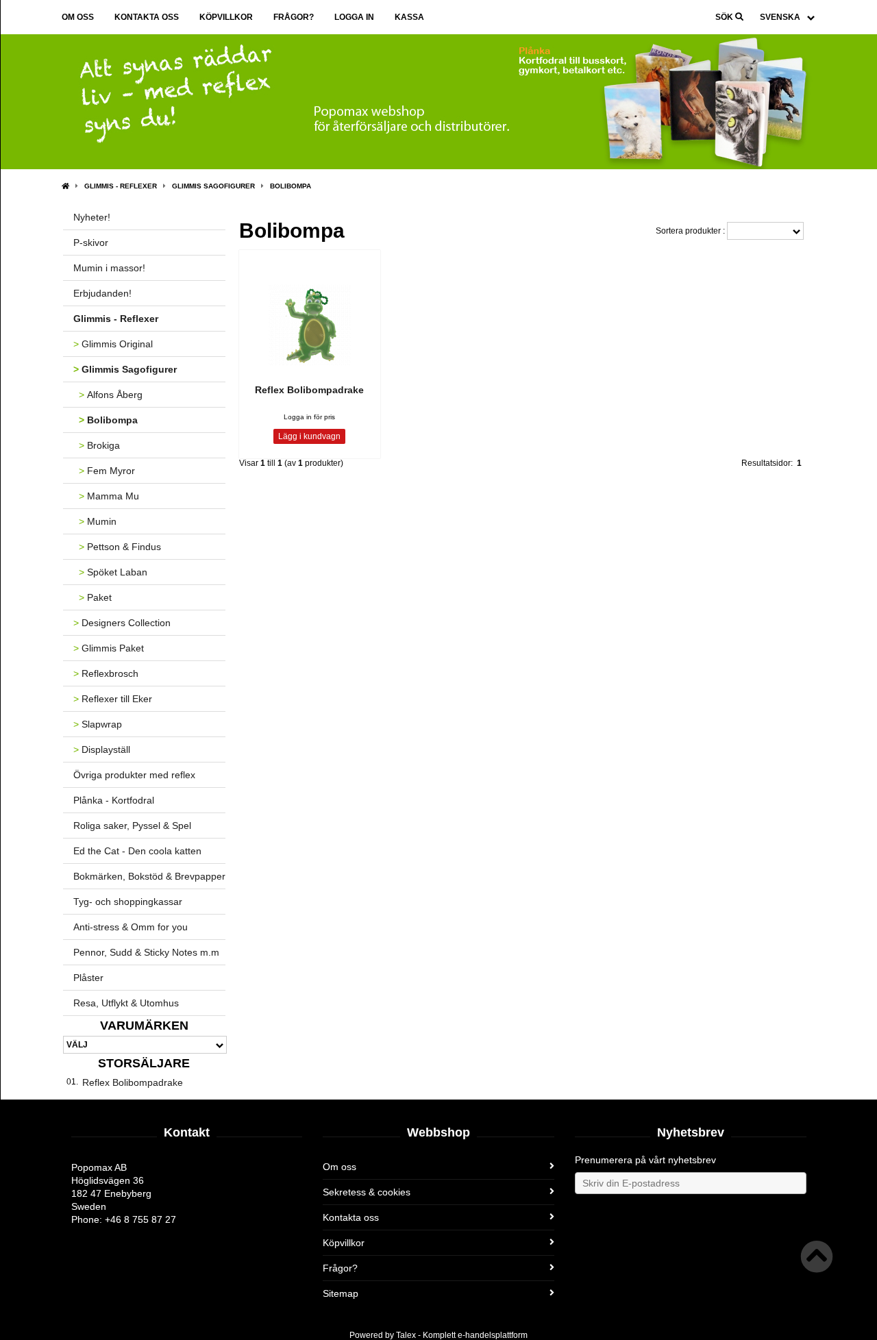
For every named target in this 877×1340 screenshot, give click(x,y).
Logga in (354, 17)
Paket (95, 597)
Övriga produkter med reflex (134, 774)
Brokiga (99, 445)
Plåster (88, 977)
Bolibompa (290, 186)
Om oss (78, 17)
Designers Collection (122, 622)
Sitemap (340, 1293)
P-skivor (90, 242)
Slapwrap (97, 724)
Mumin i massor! (109, 267)
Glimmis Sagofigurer (213, 186)
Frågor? (293, 17)
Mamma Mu (109, 496)
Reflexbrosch (105, 673)
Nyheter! (91, 217)
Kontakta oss (146, 17)
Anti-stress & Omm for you (130, 926)
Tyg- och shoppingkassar (127, 901)
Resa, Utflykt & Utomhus (126, 1002)
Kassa (409, 17)
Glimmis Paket (108, 648)
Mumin (97, 521)
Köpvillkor (226, 17)
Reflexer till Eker (112, 698)
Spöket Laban (113, 572)
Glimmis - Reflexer (120, 186)
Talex (406, 1335)
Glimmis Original (113, 343)
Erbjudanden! (102, 293)
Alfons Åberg (111, 394)
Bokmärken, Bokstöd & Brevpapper (149, 876)
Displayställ (101, 749)
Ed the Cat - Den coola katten (137, 850)
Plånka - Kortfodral (113, 800)
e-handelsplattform (493, 1335)
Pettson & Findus (120, 546)
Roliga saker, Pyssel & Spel (132, 825)
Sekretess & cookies (366, 1192)
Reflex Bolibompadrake (132, 1082)
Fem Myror (107, 470)
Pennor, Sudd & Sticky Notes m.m (146, 952)
